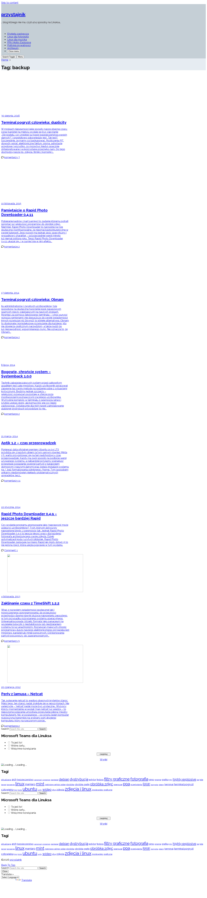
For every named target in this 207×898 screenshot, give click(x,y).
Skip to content (9, 2)
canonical (38, 780)
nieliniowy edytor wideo (55, 784)
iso (198, 779)
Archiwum (12, 48)
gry (170, 779)
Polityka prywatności (19, 45)
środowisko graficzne (102, 790)
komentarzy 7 (12, 157)
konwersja (11, 785)
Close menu (13, 51)
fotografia (139, 779)
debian (64, 779)
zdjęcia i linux (78, 789)
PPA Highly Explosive (19, 42)
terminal (169, 784)
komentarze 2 (12, 246)
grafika (165, 779)
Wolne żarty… (18, 745)
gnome (158, 780)
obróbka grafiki (82, 784)
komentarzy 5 (12, 641)
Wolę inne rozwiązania (23, 748)
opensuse (118, 784)
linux (19, 783)
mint (40, 784)
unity (40, 790)
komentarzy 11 (12, 480)
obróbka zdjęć (101, 784)
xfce (54, 790)
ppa (126, 783)
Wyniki (103, 759)
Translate (26, 880)
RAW (146, 784)
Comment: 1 (11, 550)
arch (14, 779)
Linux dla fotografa (18, 36)
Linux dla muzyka (17, 39)
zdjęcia (60, 789)
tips (15, 790)
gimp (151, 779)
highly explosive (184, 779)
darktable (54, 780)
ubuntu (30, 789)
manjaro (30, 784)
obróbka (70, 784)
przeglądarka (136, 784)
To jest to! (16, 742)
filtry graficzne (117, 779)
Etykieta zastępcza (18, 33)
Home (4, 59)
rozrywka (154, 785)
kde (201, 779)
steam (161, 785)
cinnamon (46, 780)
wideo (47, 789)
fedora (100, 779)
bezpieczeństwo (25, 779)
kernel (3, 785)
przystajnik (16, 859)
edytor (92, 779)
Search (5, 728)
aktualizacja (6, 780)
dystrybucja (79, 779)
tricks (20, 790)
